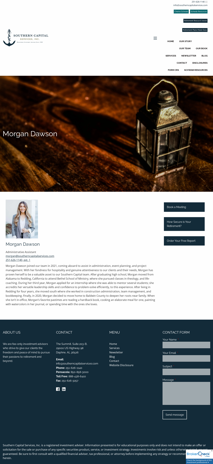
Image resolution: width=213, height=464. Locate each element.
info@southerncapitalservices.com (190, 5)
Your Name (182, 339)
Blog (205, 55)
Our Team (185, 48)
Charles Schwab (181, 11)
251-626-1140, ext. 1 (18, 260)
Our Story (185, 41)
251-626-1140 (198, 1)
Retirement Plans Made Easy (195, 30)
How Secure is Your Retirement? (179, 224)
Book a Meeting (176, 207)
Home (170, 41)
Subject (180, 366)
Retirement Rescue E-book (195, 21)
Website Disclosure (121, 365)
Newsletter (188, 55)
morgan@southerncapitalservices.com (30, 256)
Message (181, 379)
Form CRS (173, 70)
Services (171, 55)
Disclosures (200, 63)
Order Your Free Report (181, 240)
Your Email (182, 353)
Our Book (202, 48)
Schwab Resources (199, 11)
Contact (182, 63)
